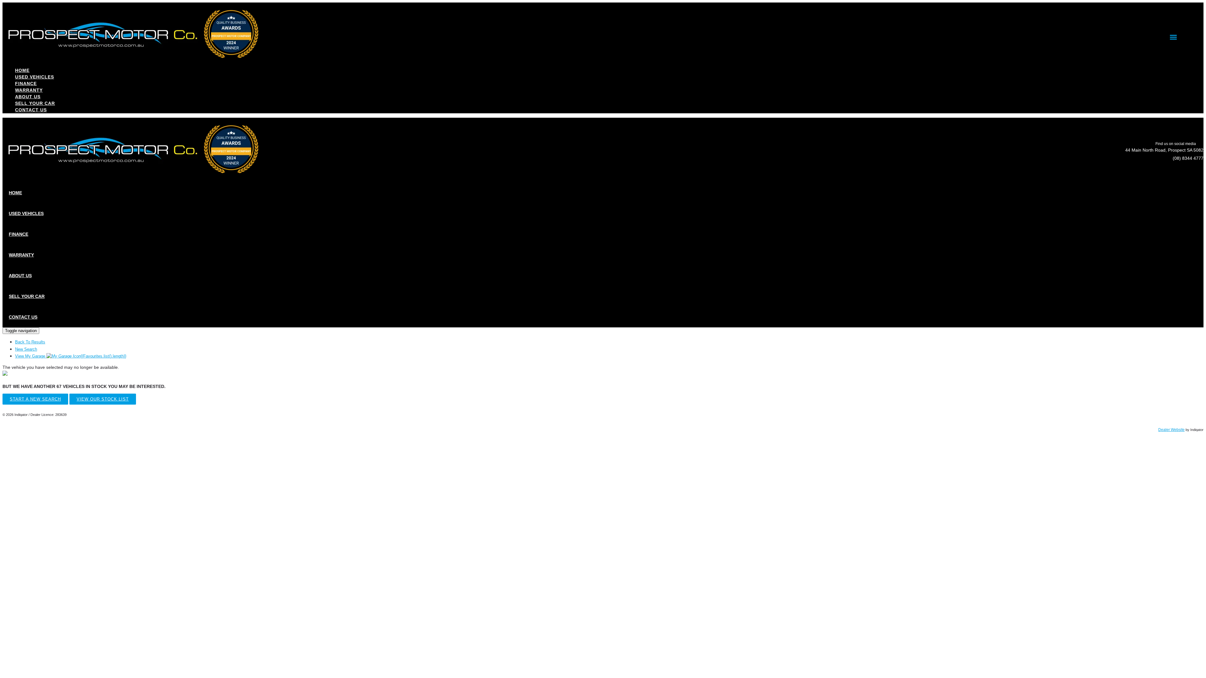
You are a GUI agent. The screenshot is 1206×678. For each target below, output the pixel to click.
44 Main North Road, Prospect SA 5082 (1164, 150)
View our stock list (103, 399)
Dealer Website (1171, 430)
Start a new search (35, 399)
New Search (26, 349)
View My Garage (70, 356)
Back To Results (30, 342)
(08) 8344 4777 (1188, 158)
